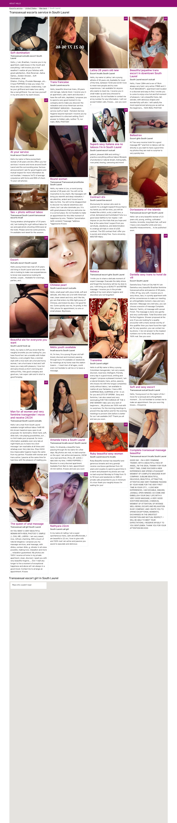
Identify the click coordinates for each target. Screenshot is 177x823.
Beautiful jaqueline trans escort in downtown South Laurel (146, 73)
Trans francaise (59, 82)
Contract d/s (97, 197)
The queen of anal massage (27, 523)
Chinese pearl (58, 284)
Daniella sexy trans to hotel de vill (148, 276)
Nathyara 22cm (59, 525)
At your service (19, 151)
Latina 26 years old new (104, 70)
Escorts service (16, 8)
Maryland (43, 8)
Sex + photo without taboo (26, 212)
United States (31, 8)
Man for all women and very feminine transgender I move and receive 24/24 (27, 414)
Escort (14, 259)
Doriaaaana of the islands (145, 209)
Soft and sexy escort (142, 386)
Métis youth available (63, 347)
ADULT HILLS (15, 3)
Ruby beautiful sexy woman (106, 453)
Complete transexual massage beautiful (148, 452)
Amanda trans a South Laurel (67, 439)
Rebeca (94, 271)
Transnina (96, 360)
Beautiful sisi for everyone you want (28, 341)
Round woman (58, 178)
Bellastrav (136, 135)
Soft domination (20, 52)
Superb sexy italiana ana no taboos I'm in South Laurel (106, 146)
